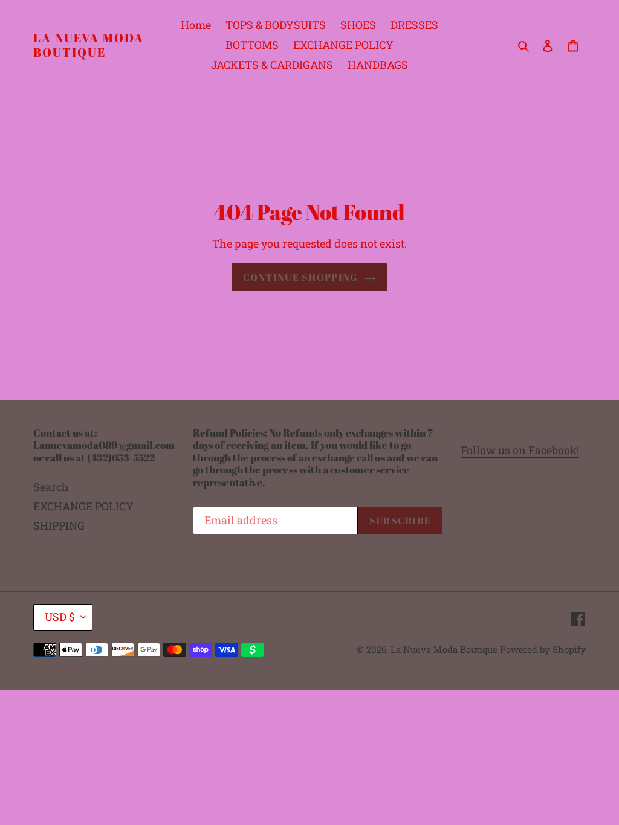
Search (51, 487)
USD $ (60, 616)
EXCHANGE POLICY (83, 506)
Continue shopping (300, 277)
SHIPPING (59, 525)
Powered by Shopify (543, 649)
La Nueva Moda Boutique (88, 45)
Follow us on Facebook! (520, 450)
